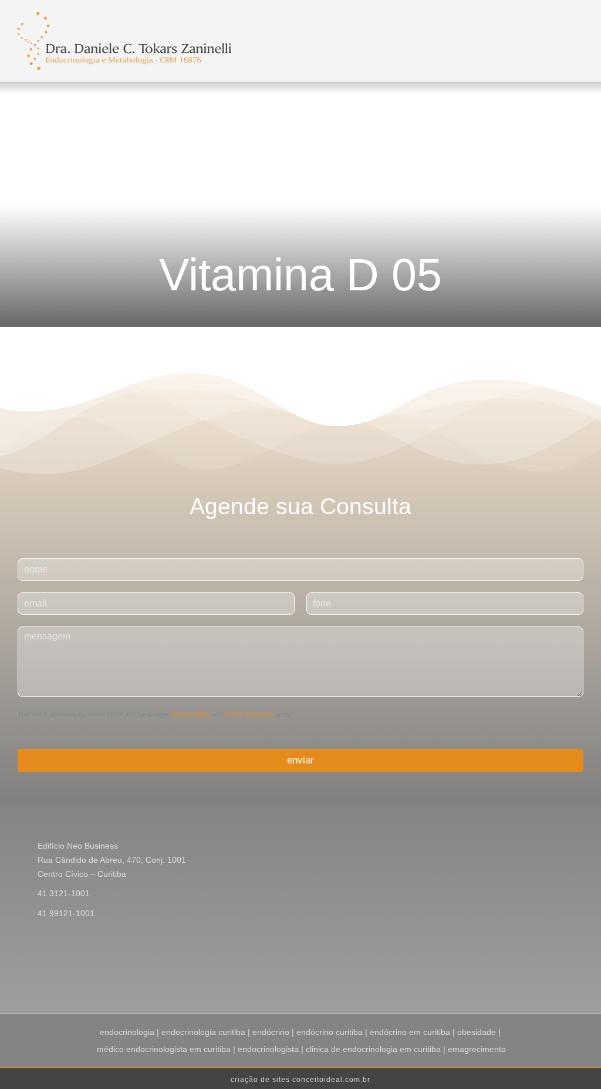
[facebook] (523, 974)
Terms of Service (249, 714)
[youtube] (561, 974)
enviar (300, 760)
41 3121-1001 (64, 893)
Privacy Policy (190, 714)
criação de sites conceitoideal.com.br (300, 1079)
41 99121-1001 (66, 913)
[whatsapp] (579, 974)
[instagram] (542, 974)
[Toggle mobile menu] (413, 26)
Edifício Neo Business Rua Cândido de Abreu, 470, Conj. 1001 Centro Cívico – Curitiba (112, 860)
